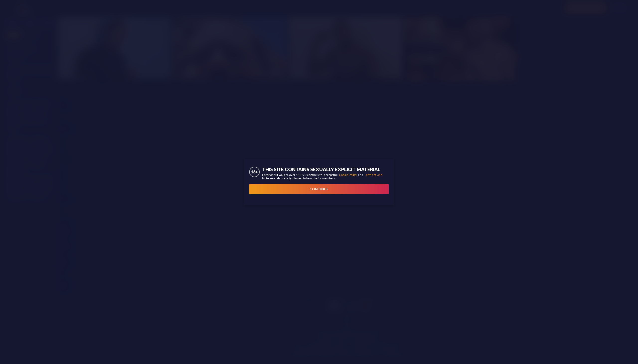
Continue (319, 189)
